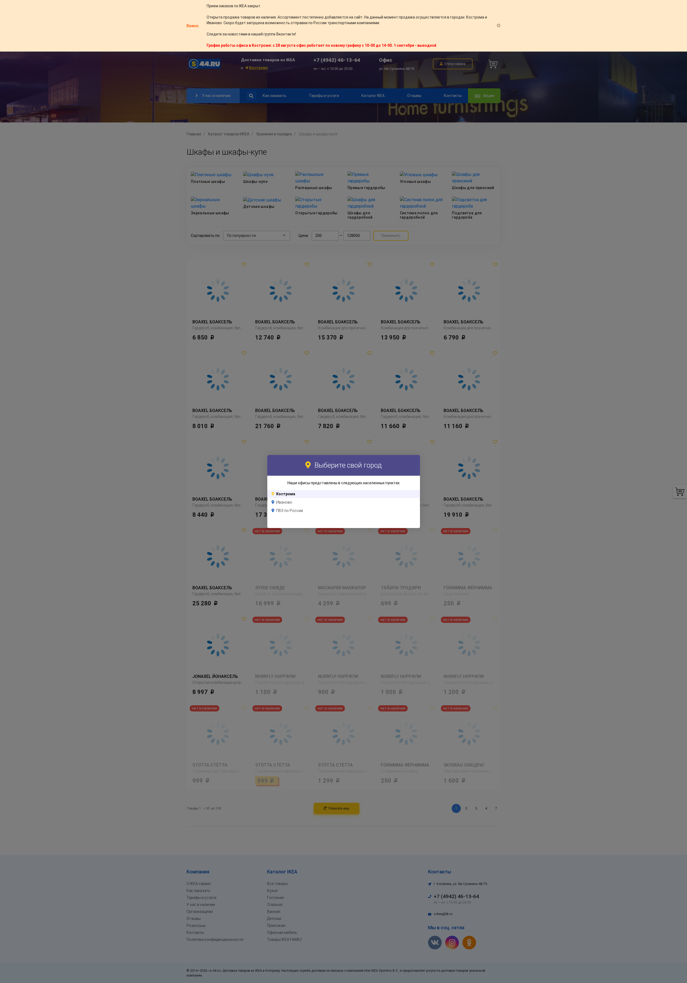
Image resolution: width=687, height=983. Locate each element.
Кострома (285, 494)
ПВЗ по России (289, 510)
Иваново (284, 502)
